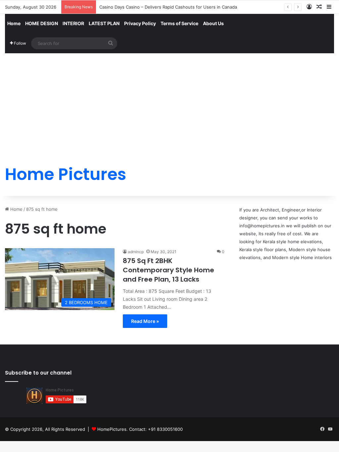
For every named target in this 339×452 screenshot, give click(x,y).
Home (14, 23)
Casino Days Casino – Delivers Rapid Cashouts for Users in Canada (168, 7)
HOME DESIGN (41, 23)
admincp (136, 251)
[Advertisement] (169, 103)
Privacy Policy (140, 23)
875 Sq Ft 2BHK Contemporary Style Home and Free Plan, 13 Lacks (168, 270)
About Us (213, 23)
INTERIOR (73, 23)
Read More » (145, 321)
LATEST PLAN (104, 23)
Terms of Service (179, 23)
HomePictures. (113, 429)
